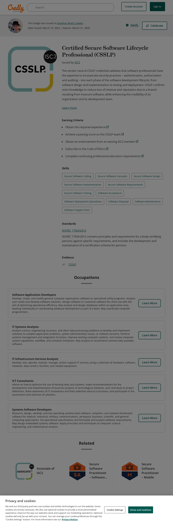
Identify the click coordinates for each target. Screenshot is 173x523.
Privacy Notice (70, 519)
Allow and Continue (140, 509)
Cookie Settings (115, 509)
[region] (86, 509)
